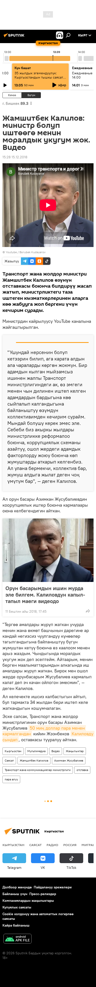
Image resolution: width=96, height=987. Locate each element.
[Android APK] (17, 939)
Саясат (9, 760)
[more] (88, 611)
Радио (52, 845)
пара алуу (11, 779)
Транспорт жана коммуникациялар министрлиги (38, 770)
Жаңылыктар (75, 751)
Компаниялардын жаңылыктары (28, 900)
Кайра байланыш (16, 925)
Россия (70, 845)
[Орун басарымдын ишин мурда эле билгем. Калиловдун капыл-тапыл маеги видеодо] (48, 550)
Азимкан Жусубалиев (68, 760)
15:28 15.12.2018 (14, 157)
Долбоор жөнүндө (17, 887)
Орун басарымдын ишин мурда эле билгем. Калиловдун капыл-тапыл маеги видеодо (45, 594)
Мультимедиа (36, 751)
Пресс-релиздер (42, 894)
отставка (82, 770)
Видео (55, 751)
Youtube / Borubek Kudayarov (26, 252)
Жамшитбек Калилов (34, 760)
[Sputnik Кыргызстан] (14, 37)
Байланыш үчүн (14, 894)
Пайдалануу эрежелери (53, 887)
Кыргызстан (13, 751)
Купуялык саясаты (16, 907)
